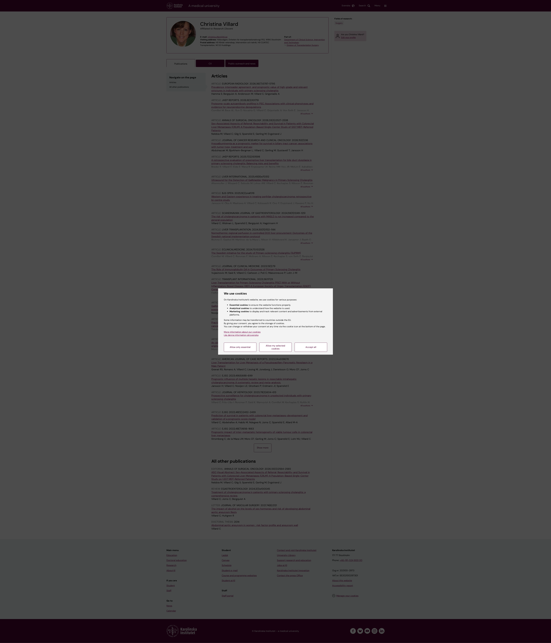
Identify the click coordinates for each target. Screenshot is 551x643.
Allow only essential (240, 347)
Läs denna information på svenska (241, 335)
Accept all (310, 347)
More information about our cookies (242, 332)
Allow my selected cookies (275, 347)
